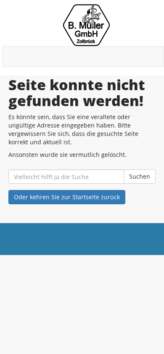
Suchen (139, 176)
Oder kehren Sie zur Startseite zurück (67, 197)
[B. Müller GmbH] (86, 25)
